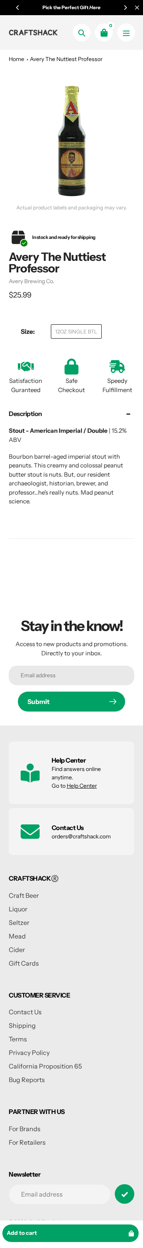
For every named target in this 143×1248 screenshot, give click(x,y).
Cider (17, 950)
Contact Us (25, 1012)
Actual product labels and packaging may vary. (71, 208)
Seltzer (19, 923)
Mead (17, 936)
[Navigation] (126, 32)
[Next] (125, 8)
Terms (18, 1039)
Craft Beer (24, 895)
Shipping (22, 1025)
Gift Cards (24, 963)
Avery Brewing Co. (31, 281)
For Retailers (27, 1142)
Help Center (82, 785)
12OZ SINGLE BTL (76, 331)
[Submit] (124, 1194)
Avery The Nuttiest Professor (66, 59)
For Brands (25, 1129)
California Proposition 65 (45, 1066)
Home (16, 59)
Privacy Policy (29, 1053)
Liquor (18, 909)
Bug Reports (27, 1080)
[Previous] (18, 8)
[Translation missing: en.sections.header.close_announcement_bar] (137, 8)
